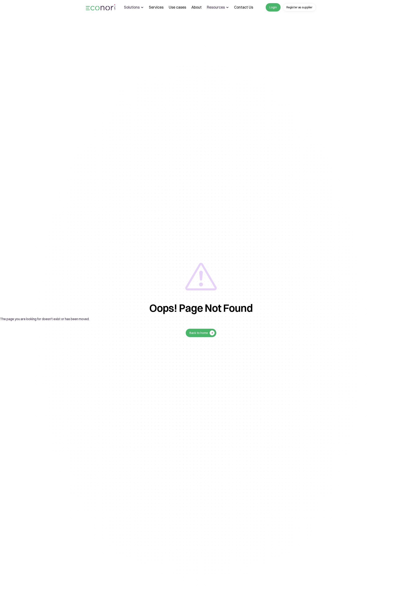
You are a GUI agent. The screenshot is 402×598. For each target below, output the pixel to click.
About (196, 7)
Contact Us (243, 7)
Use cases (177, 7)
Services (156, 7)
